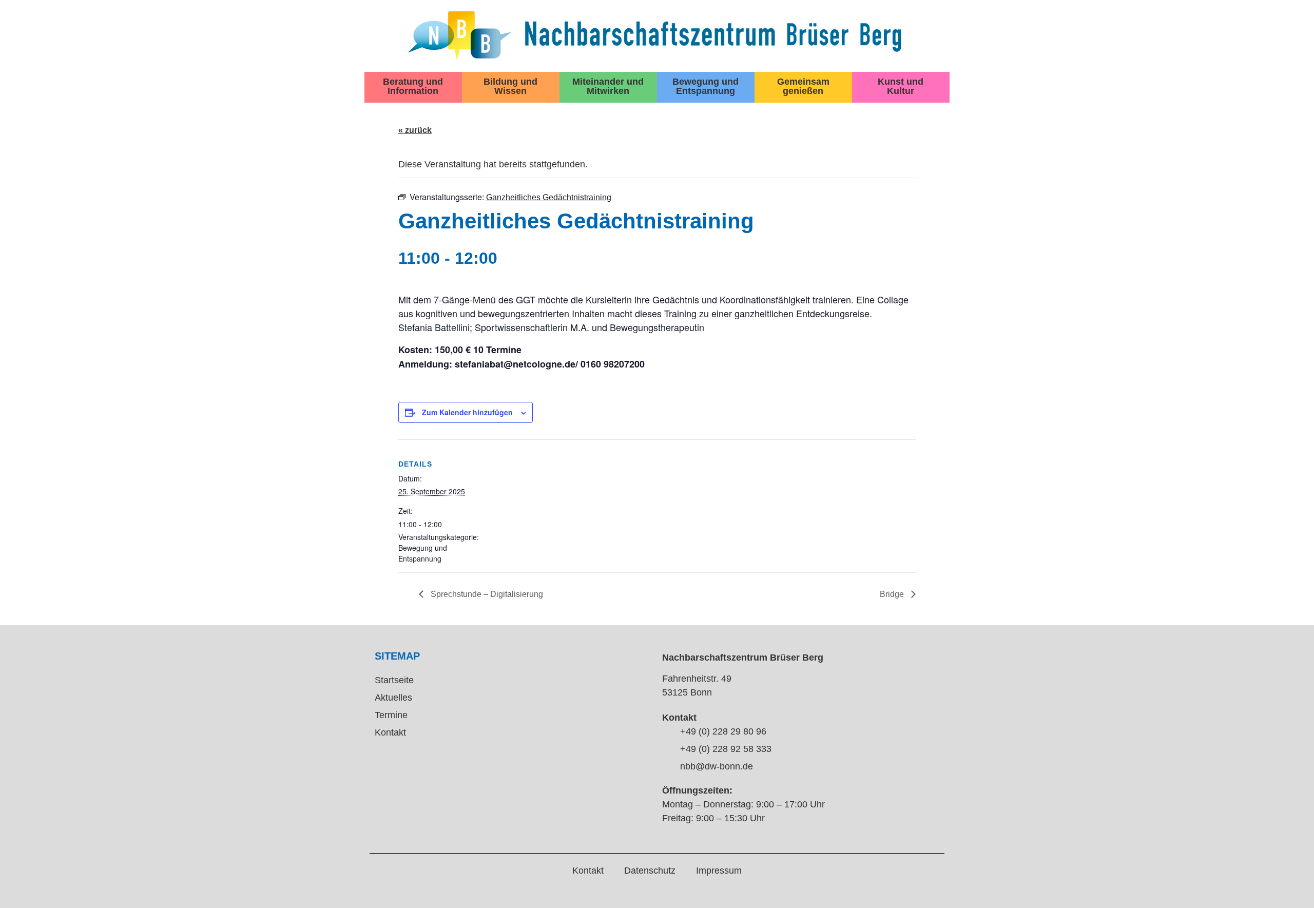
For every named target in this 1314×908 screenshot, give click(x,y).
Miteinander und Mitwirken (608, 86)
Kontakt (390, 732)
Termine (391, 715)
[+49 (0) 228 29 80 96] (667, 732)
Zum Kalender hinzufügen (467, 412)
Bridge (893, 594)
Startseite (394, 680)
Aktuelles (393, 697)
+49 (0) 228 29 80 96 (723, 731)
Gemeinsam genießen (803, 86)
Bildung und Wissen (510, 86)
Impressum (719, 870)
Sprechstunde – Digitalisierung (486, 594)
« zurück (415, 130)
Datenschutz (649, 870)
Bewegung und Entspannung (705, 86)
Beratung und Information (413, 86)
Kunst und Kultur (900, 86)
